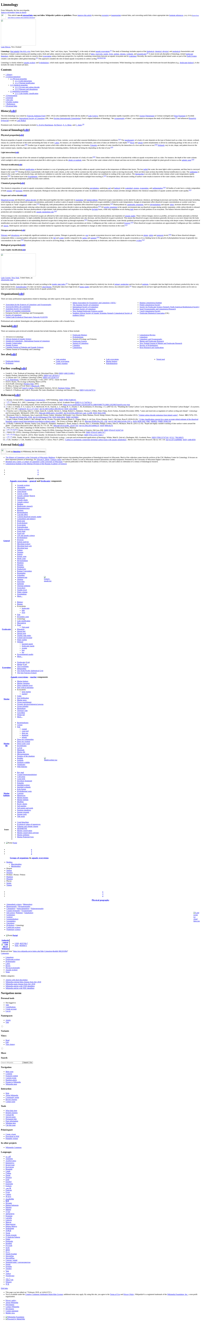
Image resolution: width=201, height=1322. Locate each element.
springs (116, 54)
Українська (10, 1276)
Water (8, 972)
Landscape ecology (13, 927)
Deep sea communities (25, 739)
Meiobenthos (16, 866)
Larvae (19, 748)
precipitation (94, 188)
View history (10, 1044)
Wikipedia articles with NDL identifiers (20, 988)
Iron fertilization (23, 698)
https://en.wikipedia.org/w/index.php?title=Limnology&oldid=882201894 (40, 951)
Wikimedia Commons (14, 1147)
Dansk (8, 1175)
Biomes (20, 604)
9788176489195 (70, 400)
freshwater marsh (28, 646)
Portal (15, 843)
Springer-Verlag (64, 388)
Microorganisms (23, 754)
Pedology (19, 913)
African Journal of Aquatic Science (18, 339)
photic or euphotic (75, 160)
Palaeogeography (37, 909)
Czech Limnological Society (150, 311)
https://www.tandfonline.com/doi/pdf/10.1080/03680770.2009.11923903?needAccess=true (96, 405)
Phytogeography (24, 906)
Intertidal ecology (23, 785)
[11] (128, 142)
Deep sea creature (23, 741)
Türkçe (8, 1274)
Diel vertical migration (25, 688)
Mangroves (21, 795)
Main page (9, 1072)
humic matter (84, 287)
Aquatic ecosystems (18, 481)
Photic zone (21, 559)
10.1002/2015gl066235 (90, 426)
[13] (38, 204)
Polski (8, 1239)
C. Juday (79, 125)
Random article (11, 1080)
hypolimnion (32, 177)
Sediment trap (22, 577)
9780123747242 (162, 438)
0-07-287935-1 (54, 375)
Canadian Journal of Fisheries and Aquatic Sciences (25, 347)
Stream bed (21, 631)
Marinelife (6, 745)
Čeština (8, 1173)
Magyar (8, 1222)
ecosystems (47, 56)
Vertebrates (21, 765)
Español (9, 1182)
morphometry (129, 140)
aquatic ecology (29, 63)
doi (41, 409)
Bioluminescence (23, 508)
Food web (21, 533)
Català (8, 1171)
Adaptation (21, 487)
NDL (17, 946)
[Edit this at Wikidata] (5, 944)
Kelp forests (21, 789)
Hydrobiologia (78, 337)
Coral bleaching (23, 822)
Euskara (9, 1186)
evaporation (144, 188)
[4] (98, 58)
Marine (19, 664)
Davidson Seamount (24, 781)
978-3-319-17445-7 (96, 435)
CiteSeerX (22, 409)
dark (131, 209)
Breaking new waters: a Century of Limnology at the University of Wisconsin (34, 462)
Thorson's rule (22, 711)
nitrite (151, 235)
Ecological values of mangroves (28, 824)
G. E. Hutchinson (12, 380)
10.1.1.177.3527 (33, 409)
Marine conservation (24, 831)
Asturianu (9, 1159)
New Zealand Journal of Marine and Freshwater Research (161, 343)
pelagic (24, 737)
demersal (25, 735)
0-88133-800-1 (69, 373)
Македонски (10, 1224)
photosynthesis (92, 200)
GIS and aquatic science (26, 535)
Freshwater (6, 629)
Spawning (21, 582)
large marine (26, 692)
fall (54, 238)
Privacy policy (11, 1300)
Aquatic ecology (12, 970)
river (23, 612)
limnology (17, 451)
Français (9, 1190)
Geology (9, 917)
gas (87, 235)
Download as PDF (12, 1136)
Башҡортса (10, 1163)
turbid (145, 169)
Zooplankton (22, 594)
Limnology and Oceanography (151, 339)
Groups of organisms (19, 858)
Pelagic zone (21, 556)
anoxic (6, 226)
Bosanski (9, 1169)
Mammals (20, 498)
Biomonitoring (22, 512)
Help (7, 1093)
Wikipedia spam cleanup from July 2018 (20, 984)
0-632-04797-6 (89, 390)
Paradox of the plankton (26, 756)
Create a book (11, 1134)
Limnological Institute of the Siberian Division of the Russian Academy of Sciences (36, 464)
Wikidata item (11, 1123)
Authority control (5, 941)
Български (10, 1167)
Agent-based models (24, 489)
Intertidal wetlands (24, 787)
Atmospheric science (14, 904)
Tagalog (9, 1269)
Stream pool (21, 633)
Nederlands (10, 1228)
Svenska (9, 1266)
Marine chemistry (23, 683)
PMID (68, 417)
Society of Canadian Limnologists (18, 311)
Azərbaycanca (11, 1161)
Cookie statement (12, 1311)
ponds (106, 54)
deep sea (25, 733)
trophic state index (58, 284)
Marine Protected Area (25, 837)
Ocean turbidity (22, 706)
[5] (99, 58)
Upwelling (21, 713)
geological (176, 51)
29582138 (167, 421)
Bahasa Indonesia (12, 1205)
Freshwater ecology (13, 959)
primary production (122, 284)
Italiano (8, 1209)
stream (140, 143)
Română (9, 1243)
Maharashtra (21, 669)
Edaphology (28, 913)
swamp (24, 648)
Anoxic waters (22, 494)
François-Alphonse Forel (36, 116)
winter (61, 238)
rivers (111, 54)
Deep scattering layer (25, 685)
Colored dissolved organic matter (29, 517)
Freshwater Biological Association (152, 313)
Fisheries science (23, 529)
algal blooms (47, 287)
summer (93, 238)
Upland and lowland (24, 638)
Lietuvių (9, 1220)
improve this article (85, 15)
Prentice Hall (29, 384)
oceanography (119, 118)
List (27, 662)
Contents (9, 1074)
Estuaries (93, 145)
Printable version (12, 1138)
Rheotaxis (20, 629)
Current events (11, 1078)
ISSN (66, 409)
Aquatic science (23, 502)
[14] (55, 211)
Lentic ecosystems (62, 361)
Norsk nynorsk (11, 1235)
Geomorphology (12, 919)
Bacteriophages (22, 723)
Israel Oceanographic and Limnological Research (158, 309)
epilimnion (194, 172)
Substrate (20, 584)
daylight (95, 209)
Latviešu (9, 1218)
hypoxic (127, 223)
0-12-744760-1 (85, 403)
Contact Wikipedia (12, 1307)
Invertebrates (22, 746)
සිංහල (8, 1252)
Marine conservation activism (28, 833)
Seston (8, 883)
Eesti (7, 1180)
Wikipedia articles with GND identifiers (20, 986)
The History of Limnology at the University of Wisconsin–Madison (30, 457)
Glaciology (10, 923)
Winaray (9, 1282)
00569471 (23, 946)
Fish (18, 615)
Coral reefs (21, 779)
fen (23, 652)
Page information (12, 1121)
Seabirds (20, 760)
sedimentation (157, 188)
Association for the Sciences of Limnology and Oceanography (28, 305)
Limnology (144, 337)
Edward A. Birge (43, 460)
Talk (7, 1005)
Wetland (20, 642)
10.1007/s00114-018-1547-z (121, 421)
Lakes (57, 143)
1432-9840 (73, 409)
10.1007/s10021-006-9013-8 (52, 409)
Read (7, 1040)
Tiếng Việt (9, 1280)
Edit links (4, 1288)
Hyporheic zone (23, 617)
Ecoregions (6, 668)
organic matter (130, 216)
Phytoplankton (22, 561)
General (6, 541)
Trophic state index (24, 636)
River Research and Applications (152, 348)
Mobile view (10, 1313)
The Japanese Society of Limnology (86, 305)
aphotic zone (186, 160)
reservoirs (99, 54)
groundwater (141, 54)
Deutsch (9, 1177)
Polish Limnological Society (150, 305)
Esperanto (9, 1184)
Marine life (21, 752)
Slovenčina (10, 1256)
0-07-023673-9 (53, 378)
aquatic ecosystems (103, 51)
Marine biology (111, 361)
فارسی (8, 1188)
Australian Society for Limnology (18, 309)
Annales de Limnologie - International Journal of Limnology (28, 341)
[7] (103, 58)
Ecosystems (21, 525)
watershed (132, 56)
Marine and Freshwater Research (152, 341)
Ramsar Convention (24, 571)
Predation (20, 567)
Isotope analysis (23, 542)
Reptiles (20, 758)
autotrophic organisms (135, 205)
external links (27, 15)
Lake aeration (61, 359)
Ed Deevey (58, 125)
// (15, 51)
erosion (136, 188)
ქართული (10, 1214)
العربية (8, 1157)
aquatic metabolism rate (45, 212)
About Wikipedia (12, 1095)
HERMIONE (22, 828)
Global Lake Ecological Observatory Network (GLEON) (27, 317)
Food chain (21, 531)
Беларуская (10, 1165)
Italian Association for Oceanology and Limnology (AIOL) (94, 303)
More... (19, 596)
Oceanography (27, 911)
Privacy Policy (129, 1294)
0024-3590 (102, 413)
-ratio (19, 696)
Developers (10, 1309)
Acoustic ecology (23, 485)
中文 (7, 1284)
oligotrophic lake (7, 280)
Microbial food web (24, 546)
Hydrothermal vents (24, 791)
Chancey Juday (56, 460)
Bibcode (42, 413)
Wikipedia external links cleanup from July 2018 (23, 982)
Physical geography (100, 900)
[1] (111, 51)
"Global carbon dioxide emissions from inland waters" (158, 415)
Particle (20, 554)
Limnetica (76, 345)
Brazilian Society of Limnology (84, 309)
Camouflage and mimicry (26, 519)
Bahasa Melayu (11, 1226)
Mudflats (20, 802)
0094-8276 (109, 426)
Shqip (8, 1250)
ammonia (160, 235)
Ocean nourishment (24, 702)
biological (150, 51)
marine (33, 677)
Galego (8, 1194)
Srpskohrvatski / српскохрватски (18, 1262)
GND (17, 943)
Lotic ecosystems (112, 359)
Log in (8, 1011)
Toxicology (21, 588)
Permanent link (11, 1119)
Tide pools (21, 816)
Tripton (9, 885)
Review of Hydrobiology (149, 345)
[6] (101, 58)
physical (165, 51)
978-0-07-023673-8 (116, 430)
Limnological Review (148, 335)
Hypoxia (20, 540)
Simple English (11, 1254)
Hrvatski (9, 1203)
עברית (8, 1212)
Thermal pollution (23, 586)
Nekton (20, 550)
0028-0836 (61, 417)
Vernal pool (160, 359)
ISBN (61, 373)
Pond (19, 625)
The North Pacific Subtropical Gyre (30, 671)
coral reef (25, 731)
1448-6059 (191, 440)
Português (9, 1241)
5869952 (154, 421)
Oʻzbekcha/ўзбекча (13, 1237)
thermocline (139, 174)
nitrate (145, 235)
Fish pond (25, 627)
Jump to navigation (8, 12)
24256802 (74, 417)
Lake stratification (23, 621)
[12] (16, 171)
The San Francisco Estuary (27, 673)
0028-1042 (141, 421)
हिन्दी (7, 1201)
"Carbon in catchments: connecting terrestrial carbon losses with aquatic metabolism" (96, 440)
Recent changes (11, 1100)
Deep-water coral (23, 744)
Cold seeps (21, 777)
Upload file (10, 1115)
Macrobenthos (16, 864)
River (132, 143)
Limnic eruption (62, 363)
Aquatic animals (23, 496)
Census (19, 725)
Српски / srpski (11, 1260)
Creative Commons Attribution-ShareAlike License (44, 1294)
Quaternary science (13, 929)
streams (123, 54)
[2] (147, 53)
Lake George (6, 278)
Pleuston (20, 565)
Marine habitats (22, 800)
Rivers (8, 966)
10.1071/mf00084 (175, 440)
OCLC (172, 438)
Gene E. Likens (28, 388)
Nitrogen (4, 235)
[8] (105, 58)
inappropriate (116, 15)
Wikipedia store (11, 1084)
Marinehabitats (6, 794)
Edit (7, 1042)
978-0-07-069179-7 (98, 432)
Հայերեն (10, 1199)
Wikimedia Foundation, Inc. (177, 1294)
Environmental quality (25, 654)
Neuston (20, 552)
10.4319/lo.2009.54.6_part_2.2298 (79, 413)
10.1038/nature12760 (43, 417)
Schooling (21, 575)
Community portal (12, 1097)
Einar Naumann (180, 116)
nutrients (145, 284)
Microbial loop (22, 548)
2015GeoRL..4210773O (69, 426)
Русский (9, 1246)
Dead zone (21, 521)
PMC (148, 421)
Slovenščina (10, 1258)
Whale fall (21, 715)
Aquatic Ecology (12, 345)
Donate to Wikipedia (13, 1082)
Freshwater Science (80, 341)
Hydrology (10, 363)
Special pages (11, 1117)
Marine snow (22, 700)
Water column (22, 592)
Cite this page (11, 1125)
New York (15, 278)
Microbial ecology (23, 544)
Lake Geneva (93, 116)
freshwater (45, 481)
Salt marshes (21, 806)
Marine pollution (23, 835)
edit (13, 110)
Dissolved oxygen (7, 200)
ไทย (7, 1271)
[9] (83, 124)
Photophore (21, 708)
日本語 (8, 1231)
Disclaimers (10, 1305)
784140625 (179, 438)
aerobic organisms (110, 207)
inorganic (19, 191)
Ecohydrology (22, 523)
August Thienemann (146, 116)
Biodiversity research (25, 506)
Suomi (8, 1264)
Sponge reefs (22, 814)
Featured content (12, 1076)
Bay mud (20, 772)
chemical (158, 51)
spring (84, 238)
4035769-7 (24, 943)
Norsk (8, 1233)
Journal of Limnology (81, 343)
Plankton (20, 563)
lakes (93, 54)
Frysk (8, 1192)
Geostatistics (11, 921)
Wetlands (161, 145)
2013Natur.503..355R (24, 417)
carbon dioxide (30, 200)
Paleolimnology (112, 363)
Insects (32, 496)
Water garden (22, 640)
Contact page (10, 1102)
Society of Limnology (14, 315)
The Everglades (23, 666)
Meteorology (27, 904)
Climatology (10, 909)
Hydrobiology (22, 538)
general (33, 481)
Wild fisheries (22, 767)
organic (9, 191)
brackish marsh (27, 644)
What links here (11, 1111)
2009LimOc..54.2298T (54, 413)
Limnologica (77, 348)
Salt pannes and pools (25, 808)
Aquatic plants (22, 500)
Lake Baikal (21, 121)
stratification (29, 169)
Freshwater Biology (80, 335)
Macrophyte (21, 623)
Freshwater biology (13, 361)
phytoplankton (155, 205)
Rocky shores (22, 804)
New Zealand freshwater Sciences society (88, 311)
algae (172, 205)
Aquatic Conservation (14, 343)
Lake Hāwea (5, 47)
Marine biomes (22, 798)
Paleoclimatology (23, 909)
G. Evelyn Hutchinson (45, 125)
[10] (119, 139)
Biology (20, 602)
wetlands (129, 54)
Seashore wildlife (23, 762)
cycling (139, 240)
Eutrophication (21, 287)
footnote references (176, 15)
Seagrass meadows (24, 810)
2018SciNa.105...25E (99, 421)
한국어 (8, 1197)
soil (109, 188)
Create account (11, 1009)
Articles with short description (17, 980)
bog (23, 650)
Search (4, 1058)
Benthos (20, 504)
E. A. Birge (67, 125)
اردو (8, 1278)
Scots (8, 1248)
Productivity (21, 569)
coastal (24, 729)
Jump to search (20, 12)
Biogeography (11, 906)
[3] (37, 58)
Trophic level (22, 590)
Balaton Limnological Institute (151, 303)
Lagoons (20, 793)
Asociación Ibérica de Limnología (18, 307)
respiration (79, 200)
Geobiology (10, 915)
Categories (5, 953)
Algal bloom (21, 492)
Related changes (12, 1113)
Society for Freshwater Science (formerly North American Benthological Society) (169, 307)
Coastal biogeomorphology (27, 775)
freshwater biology (187, 63)
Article (8, 1020)
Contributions (11, 1007)
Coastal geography (13, 911)
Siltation (20, 579)
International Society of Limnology (32, 118)
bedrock (117, 188)
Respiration (21, 573)
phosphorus (15, 235)
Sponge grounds (23, 812)
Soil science (10, 913)
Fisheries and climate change (27, 826)
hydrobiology (44, 63)
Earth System (192, 56)
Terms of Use (115, 1294)
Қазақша (9, 1216)
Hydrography (10, 961)
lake (23, 610)
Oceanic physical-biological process (30, 704)
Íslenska (9, 1207)
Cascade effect (22, 515)
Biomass (20, 510)
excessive (105, 15)
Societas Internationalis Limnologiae (67, 118)
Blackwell (35, 386)
